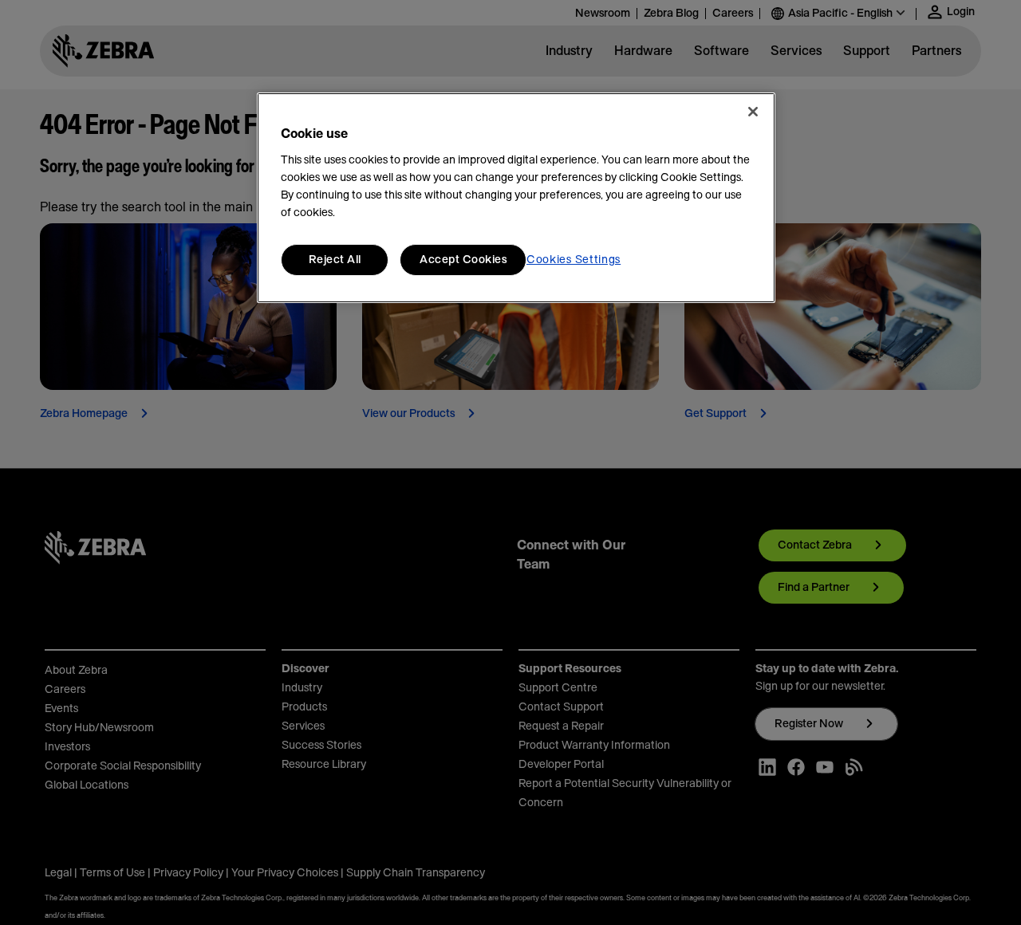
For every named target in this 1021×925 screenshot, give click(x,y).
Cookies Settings (573, 260)
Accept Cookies (463, 260)
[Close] (753, 111)
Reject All (335, 260)
